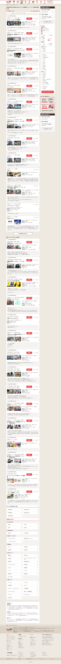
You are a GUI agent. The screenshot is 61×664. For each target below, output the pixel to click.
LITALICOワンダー (32, 653)
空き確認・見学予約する (29, 18)
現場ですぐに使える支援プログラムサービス (48, 640)
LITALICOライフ (44, 653)
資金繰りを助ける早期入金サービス (46, 643)
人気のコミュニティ (9, 648)
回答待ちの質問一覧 (21, 647)
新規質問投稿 (20, 643)
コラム (8, 634)
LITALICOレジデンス (21, 656)
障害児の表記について (9, 658)
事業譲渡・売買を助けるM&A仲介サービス (47, 644)
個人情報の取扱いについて (29, 658)
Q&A (19, 641)
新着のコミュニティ (9, 649)
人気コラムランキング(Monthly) (11, 637)
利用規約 (19, 658)
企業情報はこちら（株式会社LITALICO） (12, 655)
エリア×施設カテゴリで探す (22, 636)
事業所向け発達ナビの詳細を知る (47, 110)
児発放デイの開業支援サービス (46, 641)
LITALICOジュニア (20, 653)
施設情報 (19, 634)
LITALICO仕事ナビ (32, 652)
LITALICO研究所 (32, 656)
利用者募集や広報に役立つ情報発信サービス (48, 637)
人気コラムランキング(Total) (10, 636)
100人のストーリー (9, 643)
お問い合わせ (32, 641)
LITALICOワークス (20, 652)
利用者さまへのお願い (33, 643)
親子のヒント (20, 638)
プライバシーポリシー (42, 658)
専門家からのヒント (21, 639)
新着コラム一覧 (9, 640)
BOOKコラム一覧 (9, 641)
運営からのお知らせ (32, 644)
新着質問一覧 (20, 644)
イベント (31, 634)
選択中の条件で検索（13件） (48, 91)
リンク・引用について (33, 640)
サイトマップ (52, 658)
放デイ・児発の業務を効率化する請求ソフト (48, 636)
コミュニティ (9, 645)
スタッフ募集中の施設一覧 (35, 11)
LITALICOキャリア (44, 652)
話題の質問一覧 (20, 646)
